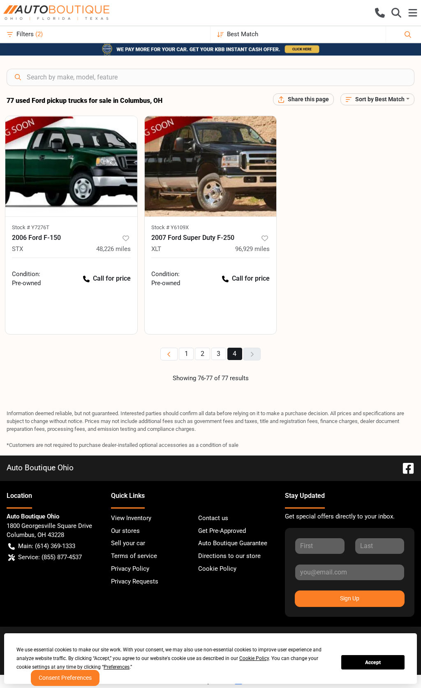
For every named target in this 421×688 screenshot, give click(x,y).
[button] (380, 13)
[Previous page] (169, 354)
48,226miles (113, 249)
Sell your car (128, 543)
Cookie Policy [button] (254, 658)
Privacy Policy (130, 568)
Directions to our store (229, 556)
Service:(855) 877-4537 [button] (50, 557)
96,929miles (252, 249)
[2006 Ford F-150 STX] (71, 166)
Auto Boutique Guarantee (232, 543)
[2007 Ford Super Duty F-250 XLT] (211, 166)
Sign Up (349, 598)
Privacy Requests (134, 581)
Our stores (125, 531)
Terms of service (134, 556)
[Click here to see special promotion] (210, 49)
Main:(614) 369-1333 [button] (46, 546)
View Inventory (131, 518)
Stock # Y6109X (170, 227)
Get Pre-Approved (222, 531)
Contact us (213, 518)
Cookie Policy (217, 568)
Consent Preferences (65, 677)
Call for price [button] (112, 278)
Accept (373, 662)
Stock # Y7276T (30, 227)
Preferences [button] (117, 667)
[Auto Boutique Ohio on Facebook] (405, 467)
